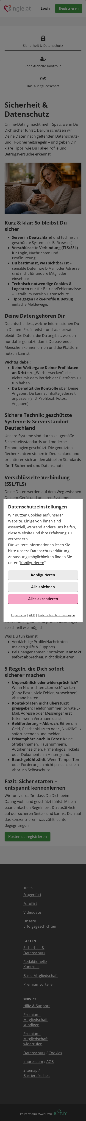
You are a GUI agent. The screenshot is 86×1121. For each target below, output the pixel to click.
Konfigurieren (32, 562)
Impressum (18, 615)
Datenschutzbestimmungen (56, 615)
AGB (32, 615)
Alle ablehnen (43, 586)
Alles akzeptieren (43, 598)
